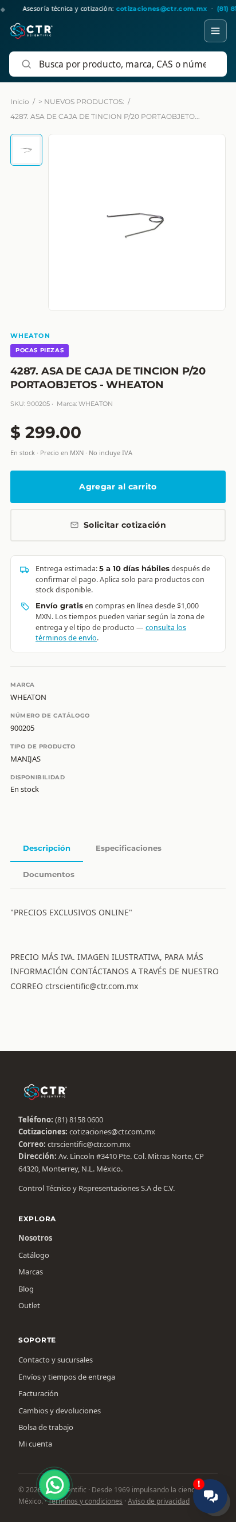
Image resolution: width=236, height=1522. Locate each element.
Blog (26, 1289)
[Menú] (215, 30)
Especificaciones (129, 847)
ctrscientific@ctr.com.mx (89, 1144)
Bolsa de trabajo (45, 1427)
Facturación (38, 1393)
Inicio (19, 101)
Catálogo (33, 1255)
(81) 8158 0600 (79, 1119)
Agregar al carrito (117, 486)
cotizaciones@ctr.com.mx (112, 1131)
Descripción (46, 847)
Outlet (29, 1305)
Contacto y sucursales (55, 1359)
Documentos (48, 874)
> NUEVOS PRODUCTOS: (81, 101)
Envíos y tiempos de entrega (66, 1377)
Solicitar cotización (125, 525)
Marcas (30, 1271)
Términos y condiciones (85, 1501)
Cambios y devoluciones (59, 1410)
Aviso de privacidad (159, 1501)
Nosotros (35, 1238)
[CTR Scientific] (31, 31)
